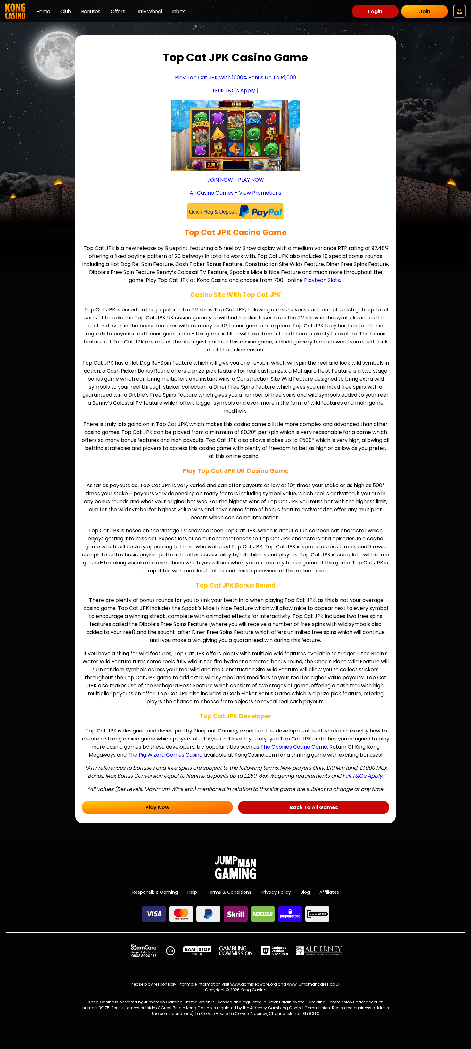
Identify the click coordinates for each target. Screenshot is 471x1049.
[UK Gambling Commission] (235, 950)
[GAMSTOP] (197, 950)
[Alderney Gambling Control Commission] (319, 950)
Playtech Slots (322, 280)
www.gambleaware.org (253, 984)
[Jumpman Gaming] (235, 877)
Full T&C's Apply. (235, 90)
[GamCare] (143, 951)
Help (192, 892)
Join (424, 11)
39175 (104, 1008)
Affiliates (329, 892)
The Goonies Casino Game (293, 746)
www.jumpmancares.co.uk (313, 984)
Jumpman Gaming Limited (171, 1002)
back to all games (314, 807)
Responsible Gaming (155, 892)
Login (375, 11)
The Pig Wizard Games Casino (165, 754)
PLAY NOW (251, 179)
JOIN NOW (220, 179)
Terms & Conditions (229, 892)
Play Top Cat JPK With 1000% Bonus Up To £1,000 (235, 77)
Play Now (157, 807)
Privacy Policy (276, 892)
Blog (305, 892)
